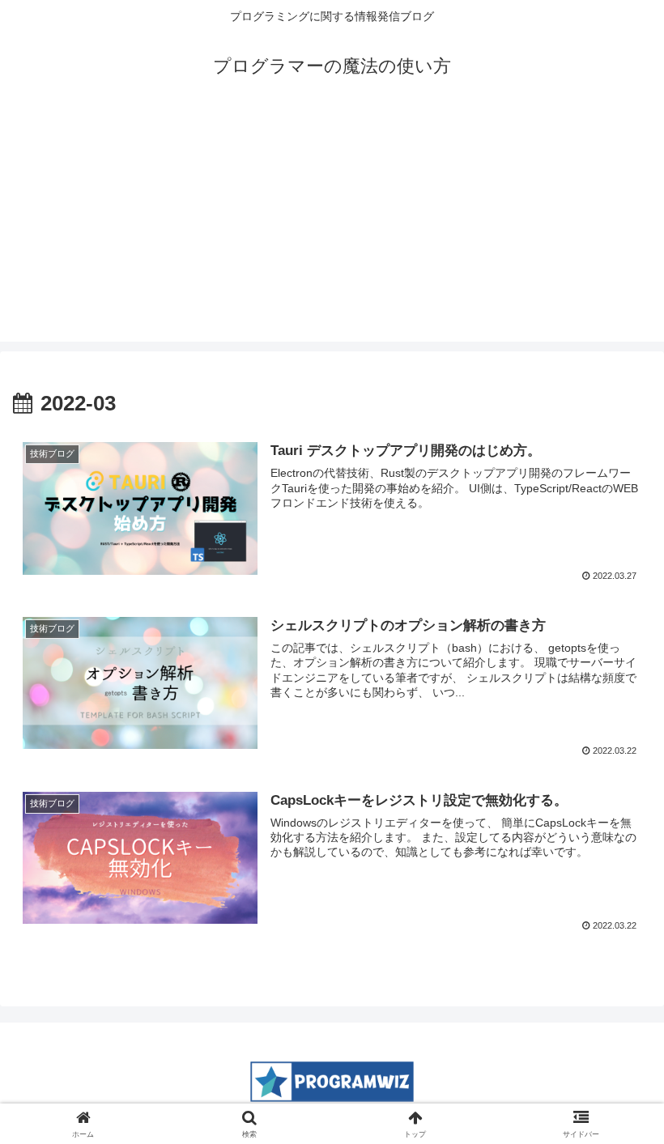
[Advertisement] (332, 228)
